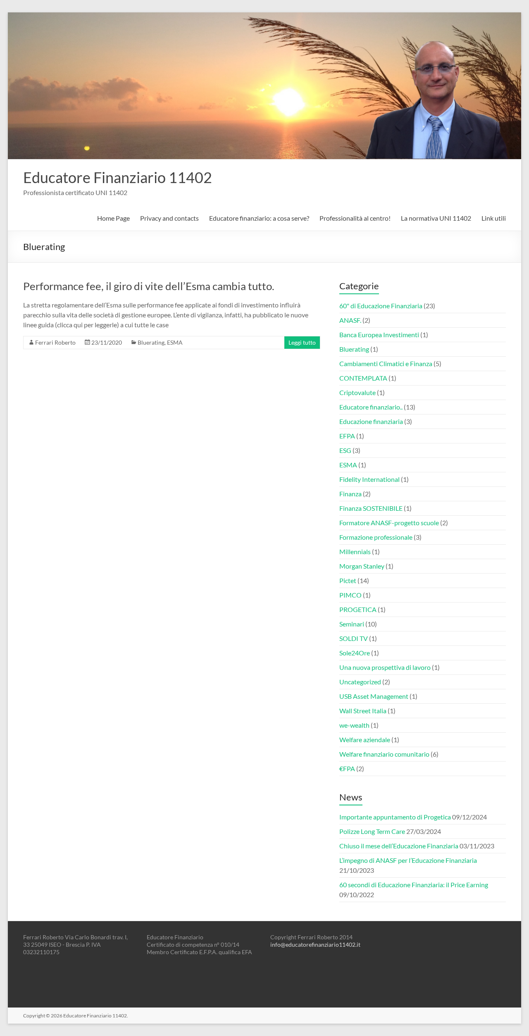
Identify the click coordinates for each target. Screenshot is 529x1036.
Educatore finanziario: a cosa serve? (259, 218)
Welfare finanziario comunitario (384, 754)
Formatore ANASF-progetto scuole (389, 522)
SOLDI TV (353, 638)
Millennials (355, 551)
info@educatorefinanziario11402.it (315, 944)
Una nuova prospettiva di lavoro (385, 667)
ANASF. (350, 320)
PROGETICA (357, 609)
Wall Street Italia (362, 710)
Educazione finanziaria (371, 421)
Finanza (350, 494)
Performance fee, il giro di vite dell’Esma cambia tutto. (148, 286)
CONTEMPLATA (363, 378)
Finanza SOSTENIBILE (371, 508)
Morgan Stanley (361, 566)
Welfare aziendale (364, 739)
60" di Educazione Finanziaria (380, 306)
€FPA (347, 768)
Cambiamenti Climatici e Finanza (385, 363)
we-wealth (354, 725)
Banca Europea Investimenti (379, 334)
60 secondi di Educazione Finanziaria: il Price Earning (413, 884)
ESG (345, 450)
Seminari (351, 624)
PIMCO (350, 595)
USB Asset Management (373, 696)
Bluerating (151, 342)
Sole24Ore (354, 653)
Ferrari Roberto (55, 342)
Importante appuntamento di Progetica (395, 817)
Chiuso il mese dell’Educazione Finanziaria (398, 846)
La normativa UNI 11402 (436, 218)
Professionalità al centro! (355, 218)
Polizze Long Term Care (372, 831)
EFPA (347, 436)
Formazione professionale (375, 537)
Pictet (347, 580)
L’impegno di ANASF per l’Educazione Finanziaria (408, 860)
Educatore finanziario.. (371, 407)
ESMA (175, 342)
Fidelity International (369, 479)
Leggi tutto (302, 342)
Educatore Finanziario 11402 (117, 177)
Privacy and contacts (169, 218)
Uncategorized (360, 682)
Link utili (493, 218)
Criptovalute (357, 392)
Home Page (113, 218)
